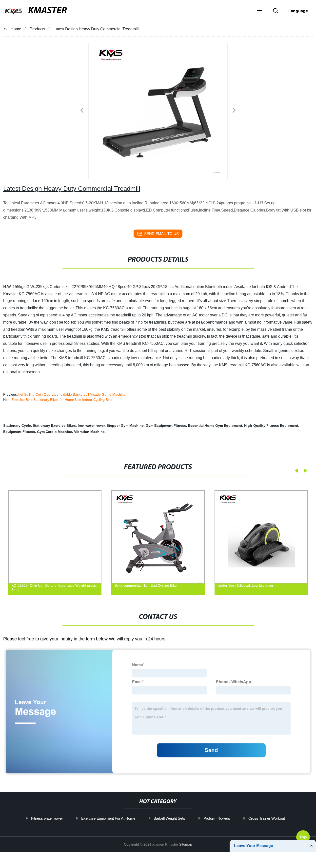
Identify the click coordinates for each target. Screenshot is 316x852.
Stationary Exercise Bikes (54, 425)
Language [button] (298, 11)
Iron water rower (91, 425)
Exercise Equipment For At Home (108, 818)
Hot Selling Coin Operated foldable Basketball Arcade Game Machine (72, 394)
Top (303, 838)
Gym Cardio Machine (54, 432)
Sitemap (185, 844)
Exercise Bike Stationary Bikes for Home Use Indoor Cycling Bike (61, 400)
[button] (259, 11)
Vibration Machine (89, 432)
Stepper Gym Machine (125, 425)
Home (16, 29)
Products (37, 29)
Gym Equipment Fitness (166, 425)
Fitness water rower (47, 818)
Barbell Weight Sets (169, 818)
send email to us (161, 234)
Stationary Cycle (17, 425)
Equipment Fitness (19, 432)
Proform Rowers (216, 818)
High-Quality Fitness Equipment (271, 425)
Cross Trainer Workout (266, 818)
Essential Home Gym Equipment (215, 425)
